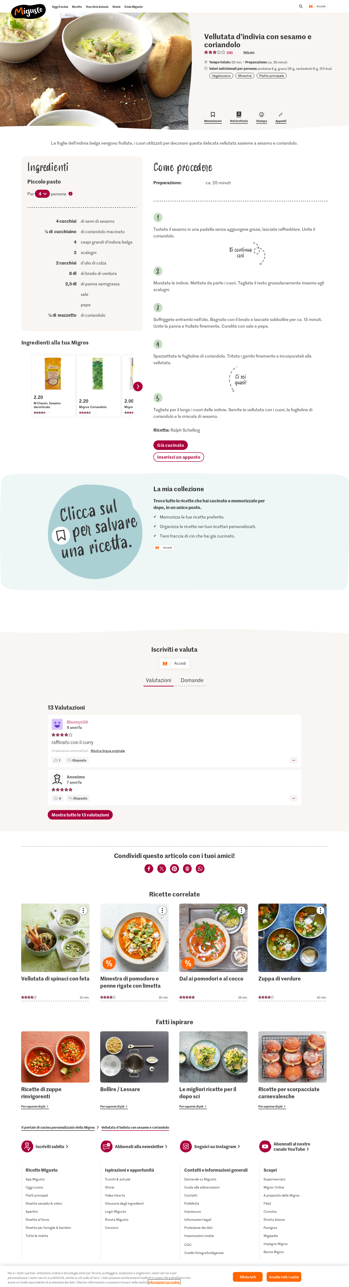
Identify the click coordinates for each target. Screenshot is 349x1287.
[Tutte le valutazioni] (215, 52)
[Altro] (293, 760)
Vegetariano (221, 75)
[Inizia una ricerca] (300, 6)
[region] (174, 1276)
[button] (57, 725)
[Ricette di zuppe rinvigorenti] (55, 1070)
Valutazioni (158, 680)
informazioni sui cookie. (164, 1282)
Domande (192, 680)
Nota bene (70, 194)
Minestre (245, 75)
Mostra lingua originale (108, 750)
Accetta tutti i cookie (284, 1276)
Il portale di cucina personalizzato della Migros (58, 1127)
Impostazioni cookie (199, 1236)
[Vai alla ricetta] (55, 952)
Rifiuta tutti (248, 1276)
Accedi (321, 6)
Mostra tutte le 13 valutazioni (80, 815)
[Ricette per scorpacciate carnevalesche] (292, 1070)
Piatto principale (271, 75)
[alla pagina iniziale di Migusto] (28, 7)
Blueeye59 (77, 722)
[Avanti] (138, 386)
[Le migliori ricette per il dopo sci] (213, 1070)
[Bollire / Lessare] (134, 1070)
